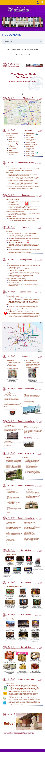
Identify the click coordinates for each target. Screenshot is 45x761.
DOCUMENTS (8, 41)
